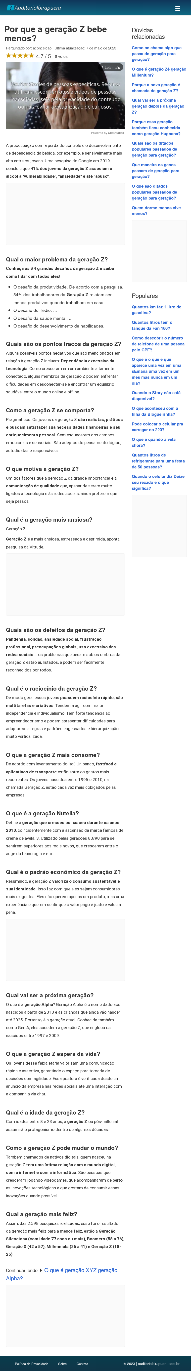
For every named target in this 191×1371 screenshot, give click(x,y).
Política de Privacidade (31, 1363)
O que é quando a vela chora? (154, 442)
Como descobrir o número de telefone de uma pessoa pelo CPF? (158, 344)
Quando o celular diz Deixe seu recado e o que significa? (158, 482)
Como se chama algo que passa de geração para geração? (157, 53)
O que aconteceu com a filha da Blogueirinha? (155, 411)
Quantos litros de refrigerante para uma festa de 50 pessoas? (158, 461)
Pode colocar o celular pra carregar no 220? (157, 427)
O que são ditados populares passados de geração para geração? (154, 192)
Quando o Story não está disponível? (156, 395)
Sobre (62, 1363)
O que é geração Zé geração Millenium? (159, 72)
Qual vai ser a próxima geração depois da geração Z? (158, 106)
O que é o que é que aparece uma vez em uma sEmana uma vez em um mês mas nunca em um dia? (156, 371)
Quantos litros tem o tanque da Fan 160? (152, 325)
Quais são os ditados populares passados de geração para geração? (154, 149)
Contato (82, 1363)
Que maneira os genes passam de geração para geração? (155, 170)
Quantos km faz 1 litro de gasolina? (156, 310)
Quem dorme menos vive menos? (156, 210)
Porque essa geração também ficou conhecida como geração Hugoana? (156, 127)
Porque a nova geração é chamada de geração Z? (156, 87)
